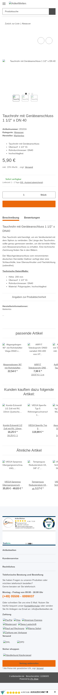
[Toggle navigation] (4, 2)
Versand (29, 167)
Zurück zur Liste (12, 23)
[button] (43, 3)
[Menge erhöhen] (52, 195)
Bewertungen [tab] (32, 217)
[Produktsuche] (52, 11)
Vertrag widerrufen (29, 663)
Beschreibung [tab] (10, 217)
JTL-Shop (34, 679)
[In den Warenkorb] (4, 33)
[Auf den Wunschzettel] (49, 40)
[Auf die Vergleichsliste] (41, 40)
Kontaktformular (32, 606)
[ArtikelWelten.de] (17, 3)
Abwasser (19, 132)
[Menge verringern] (6, 195)
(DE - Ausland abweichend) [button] (31, 182)
